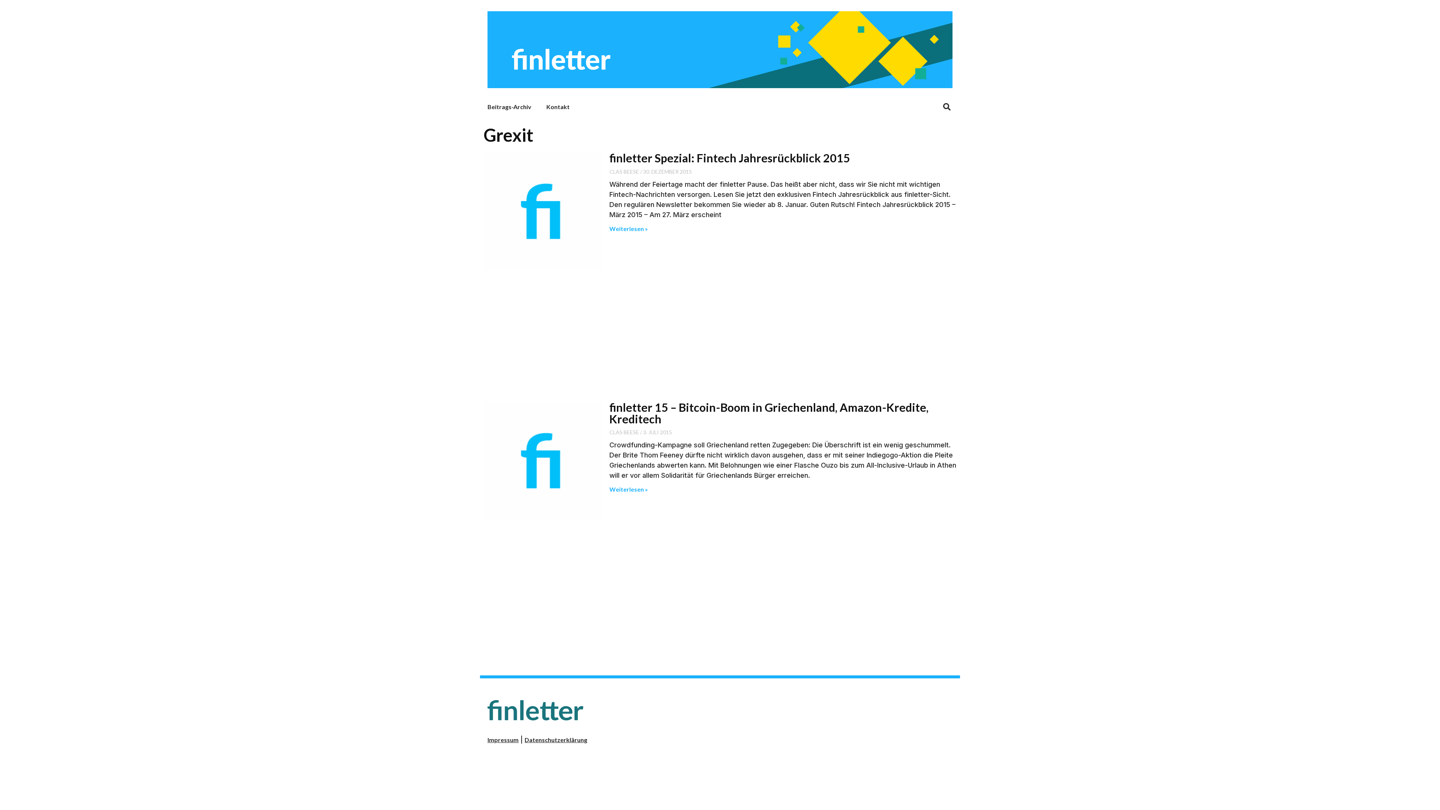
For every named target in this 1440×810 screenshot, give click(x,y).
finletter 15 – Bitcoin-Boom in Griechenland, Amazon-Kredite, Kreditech (768, 412)
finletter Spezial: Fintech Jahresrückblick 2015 (729, 158)
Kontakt (558, 106)
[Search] (946, 106)
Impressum (503, 739)
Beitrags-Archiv (509, 106)
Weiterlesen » (628, 228)
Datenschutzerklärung (556, 739)
